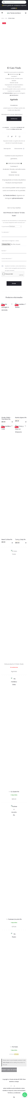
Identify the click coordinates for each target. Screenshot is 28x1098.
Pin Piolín (15, 1047)
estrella (13, 129)
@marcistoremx (14, 95)
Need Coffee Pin (6, 539)
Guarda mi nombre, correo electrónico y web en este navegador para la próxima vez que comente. (15, 268)
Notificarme (14, 118)
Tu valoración (5, 232)
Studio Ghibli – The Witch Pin (6, 418)
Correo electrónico (7, 258)
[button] (12, 422)
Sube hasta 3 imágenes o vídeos (10, 240)
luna (21, 129)
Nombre (4, 250)
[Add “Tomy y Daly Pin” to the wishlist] (25, 426)
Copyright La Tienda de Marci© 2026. (12, 1079)
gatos (17, 129)
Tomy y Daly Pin (20, 539)
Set (6, 18)
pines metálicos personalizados (12, 1088)
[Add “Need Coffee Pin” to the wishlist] (12, 426)
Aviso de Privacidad (19, 1090)
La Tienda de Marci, (8, 93)
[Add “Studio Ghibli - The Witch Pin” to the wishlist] (12, 304)
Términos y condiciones (14, 1093)
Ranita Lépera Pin (21, 417)
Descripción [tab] (7, 148)
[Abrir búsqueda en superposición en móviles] (14, 2)
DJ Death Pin (15, 792)
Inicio (2, 18)
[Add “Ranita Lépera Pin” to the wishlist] (25, 304)
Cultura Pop (19, 127)
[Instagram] (14, 1086)
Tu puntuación (5, 226)
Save (5, 23)
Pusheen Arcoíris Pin (15, 919)
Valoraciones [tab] (19, 148)
